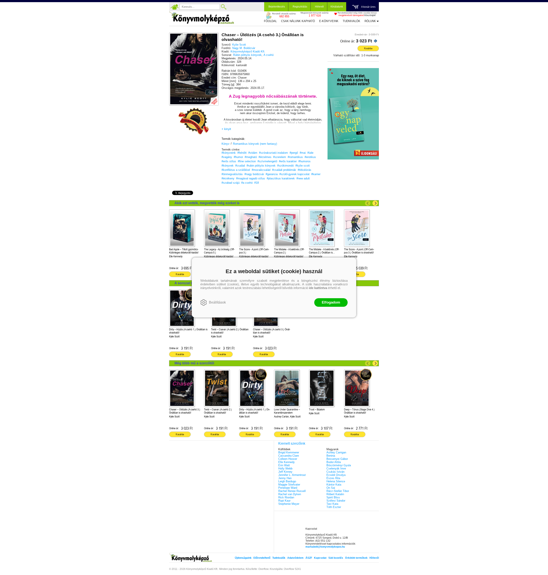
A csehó (269, 55)
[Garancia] (193, 121)
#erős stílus (229, 161)
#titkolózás (304, 169)
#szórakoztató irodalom (273, 152)
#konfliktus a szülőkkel (236, 169)
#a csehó (247, 182)
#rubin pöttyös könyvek (261, 165)
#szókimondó (285, 165)
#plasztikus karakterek (281, 178)
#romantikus (295, 157)
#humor (238, 157)
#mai (303, 152)
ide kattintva (318, 288)
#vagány (227, 157)
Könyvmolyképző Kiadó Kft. (248, 51)
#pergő (294, 152)
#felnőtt (242, 152)
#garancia (272, 174)
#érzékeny (228, 178)
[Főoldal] (174, 7)
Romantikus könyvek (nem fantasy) (255, 143)
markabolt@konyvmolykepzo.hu (325, 546)
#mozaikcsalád (261, 169)
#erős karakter (288, 161)
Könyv (225, 143)
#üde (310, 152)
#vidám (252, 152)
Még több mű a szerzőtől (194, 363)
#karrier (315, 174)
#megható (251, 157)
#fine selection (247, 161)
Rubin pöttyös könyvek (247, 55)
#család (240, 165)
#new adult (303, 178)
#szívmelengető (267, 161)
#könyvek (228, 165)
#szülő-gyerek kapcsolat (294, 174)
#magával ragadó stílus (250, 178)
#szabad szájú (231, 182)
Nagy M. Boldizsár (243, 48)
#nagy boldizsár (254, 174)
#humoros (304, 161)
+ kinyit (226, 129)
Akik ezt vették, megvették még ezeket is (207, 203)
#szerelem (279, 157)
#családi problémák (284, 169)
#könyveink (229, 152)
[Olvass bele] (210, 97)
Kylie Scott (239, 44)
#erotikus (310, 157)
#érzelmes (265, 157)
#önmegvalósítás (232, 174)
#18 (256, 182)
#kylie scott (302, 165)
